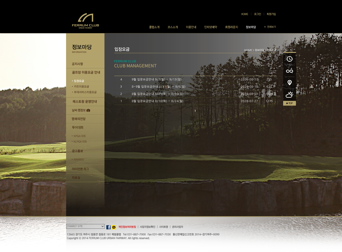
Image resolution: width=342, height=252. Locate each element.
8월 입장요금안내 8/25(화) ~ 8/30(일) (158, 94)
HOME (248, 50)
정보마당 (259, 50)
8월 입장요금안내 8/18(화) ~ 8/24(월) (158, 101)
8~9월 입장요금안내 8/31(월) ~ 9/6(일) (159, 86)
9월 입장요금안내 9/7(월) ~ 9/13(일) (157, 79)
